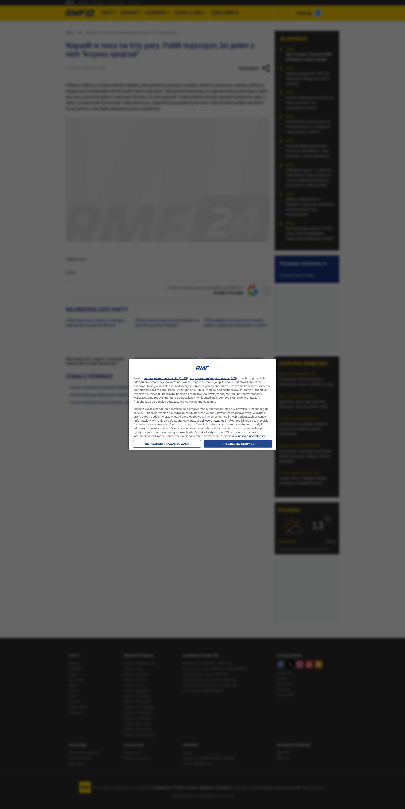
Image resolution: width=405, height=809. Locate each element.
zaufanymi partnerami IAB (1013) (166, 378)
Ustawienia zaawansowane (167, 443)
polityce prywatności (213, 420)
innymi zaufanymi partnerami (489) (213, 378)
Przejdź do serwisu (238, 443)
